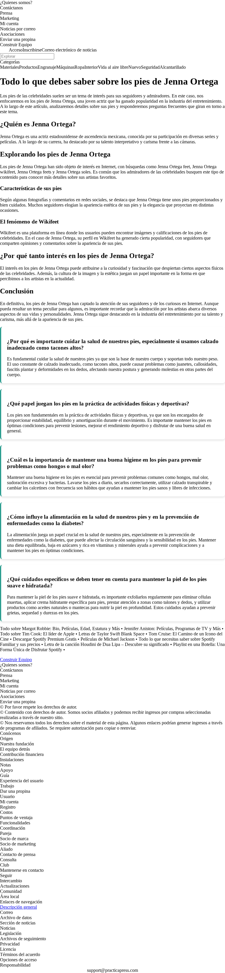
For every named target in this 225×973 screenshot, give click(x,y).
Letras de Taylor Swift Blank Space (111, 633)
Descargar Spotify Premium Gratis (44, 639)
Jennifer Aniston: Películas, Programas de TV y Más (172, 628)
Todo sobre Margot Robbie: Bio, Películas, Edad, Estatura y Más (60, 628)
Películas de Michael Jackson (107, 639)
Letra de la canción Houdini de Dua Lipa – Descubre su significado (106, 644)
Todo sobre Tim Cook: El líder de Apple (37, 633)
